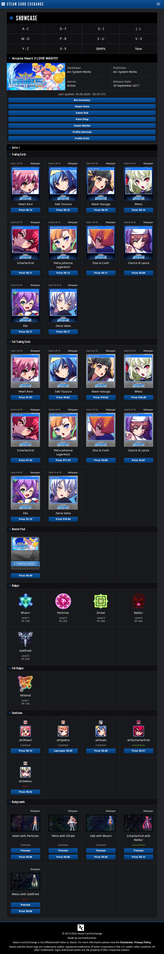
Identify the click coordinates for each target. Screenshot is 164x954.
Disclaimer (126, 942)
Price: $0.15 (63, 210)
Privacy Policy (142, 942)
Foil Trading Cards (21, 342)
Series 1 (16, 147)
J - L (138, 29)
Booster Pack (18, 529)
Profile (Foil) (82, 138)
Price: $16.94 (63, 519)
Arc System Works (79, 72)
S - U (100, 39)
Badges (15, 585)
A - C (25, 29)
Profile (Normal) (82, 132)
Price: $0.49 (25, 575)
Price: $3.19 (25, 519)
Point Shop (82, 119)
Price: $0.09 (138, 273)
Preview (25, 850)
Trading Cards (19, 154)
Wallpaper (35, 163)
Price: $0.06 (25, 857)
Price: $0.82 (63, 397)
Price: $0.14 (25, 210)
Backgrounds (18, 802)
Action (71, 85)
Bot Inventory (82, 100)
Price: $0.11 (25, 273)
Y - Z (25, 48)
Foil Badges (18, 668)
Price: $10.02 (100, 397)
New (138, 48)
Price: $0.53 (25, 792)
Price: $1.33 (25, 460)
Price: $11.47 (63, 460)
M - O (25, 39)
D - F (63, 29)
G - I (101, 29)
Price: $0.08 (63, 857)
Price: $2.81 (138, 460)
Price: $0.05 (101, 857)
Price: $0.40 (101, 750)
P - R (63, 39)
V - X (138, 39)
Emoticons (17, 713)
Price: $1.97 (25, 397)
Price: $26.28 (138, 397)
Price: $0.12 (63, 273)
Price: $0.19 (101, 210)
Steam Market (82, 125)
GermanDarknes (87, 938)
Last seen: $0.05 (63, 750)
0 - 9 (63, 48)
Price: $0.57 (138, 750)
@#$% (100, 48)
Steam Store (82, 106)
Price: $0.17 (25, 331)
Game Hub (82, 113)
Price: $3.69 (101, 460)
